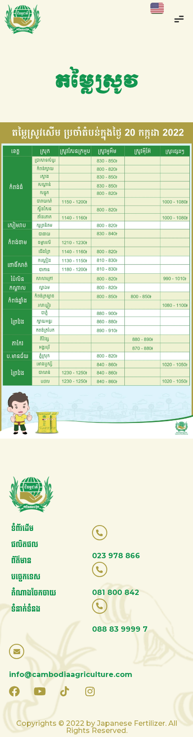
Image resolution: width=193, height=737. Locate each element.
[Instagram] (90, 691)
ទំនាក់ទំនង (25, 609)
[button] (180, 20)
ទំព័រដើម (22, 528)
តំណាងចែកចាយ (33, 593)
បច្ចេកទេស (25, 577)
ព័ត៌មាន (21, 560)
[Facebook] (14, 691)
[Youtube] (39, 691)
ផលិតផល (24, 544)
